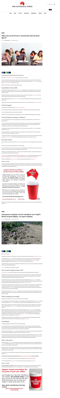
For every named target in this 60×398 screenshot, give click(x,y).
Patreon (5, 203)
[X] (52, 4)
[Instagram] (49, 4)
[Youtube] (54, 4)
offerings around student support (19, 107)
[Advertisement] (30, 23)
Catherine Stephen (4, 155)
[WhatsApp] (6, 72)
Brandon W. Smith (26, 155)
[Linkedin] (51, 4)
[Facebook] (48, 4)
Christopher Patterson (14, 156)
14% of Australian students (8, 82)
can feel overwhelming (37, 102)
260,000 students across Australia (10, 77)
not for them (34, 81)
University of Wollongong (19, 155)
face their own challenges (18, 98)
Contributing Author (7, 40)
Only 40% (34, 128)
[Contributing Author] (2, 40)
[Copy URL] (10, 72)
